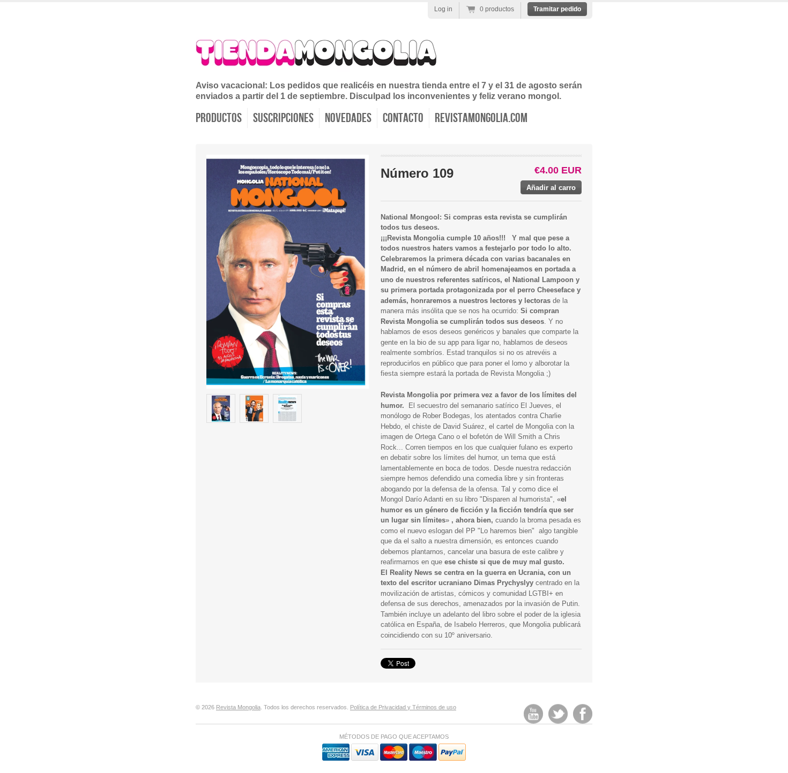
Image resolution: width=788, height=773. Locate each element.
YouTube (533, 714)
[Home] (316, 64)
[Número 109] (220, 408)
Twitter (558, 714)
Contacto (403, 118)
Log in (443, 9)
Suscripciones (283, 118)
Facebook (582, 714)
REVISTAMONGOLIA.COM (481, 118)
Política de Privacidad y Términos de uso (403, 707)
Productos (219, 118)
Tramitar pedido (557, 9)
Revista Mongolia (238, 707)
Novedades (348, 118)
